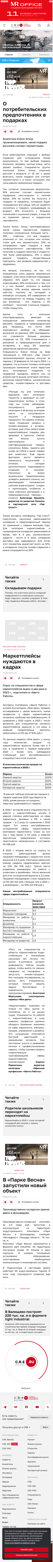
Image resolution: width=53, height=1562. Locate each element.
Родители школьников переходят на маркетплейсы (24, 1111)
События (19, 1170)
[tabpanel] (26, 724)
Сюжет (46, 94)
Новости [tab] (26, 54)
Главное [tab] (9, 54)
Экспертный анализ (14, 647)
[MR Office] (26, 10)
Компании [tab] (44, 54)
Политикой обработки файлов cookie (20, 1543)
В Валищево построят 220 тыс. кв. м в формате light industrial (26, 1315)
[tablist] (26, 54)
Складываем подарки (23, 588)
